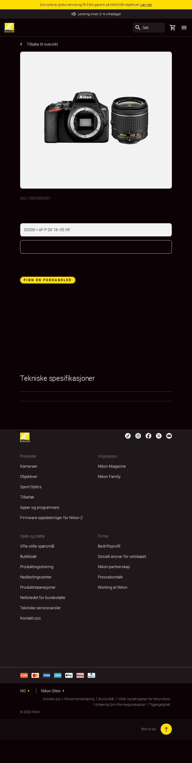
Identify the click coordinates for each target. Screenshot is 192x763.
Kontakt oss (52, 699)
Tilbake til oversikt (42, 44)
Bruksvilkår (106, 699)
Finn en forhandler (48, 280)
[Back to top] (166, 729)
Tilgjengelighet (159, 704)
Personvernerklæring (79, 699)
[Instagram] (138, 435)
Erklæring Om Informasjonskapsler (120, 704)
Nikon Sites (51, 690)
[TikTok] (128, 435)
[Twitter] (159, 435)
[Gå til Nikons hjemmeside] (9, 27)
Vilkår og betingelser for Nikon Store (144, 699)
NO (23, 690)
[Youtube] (169, 435)
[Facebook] (148, 435)
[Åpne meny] (184, 27)
